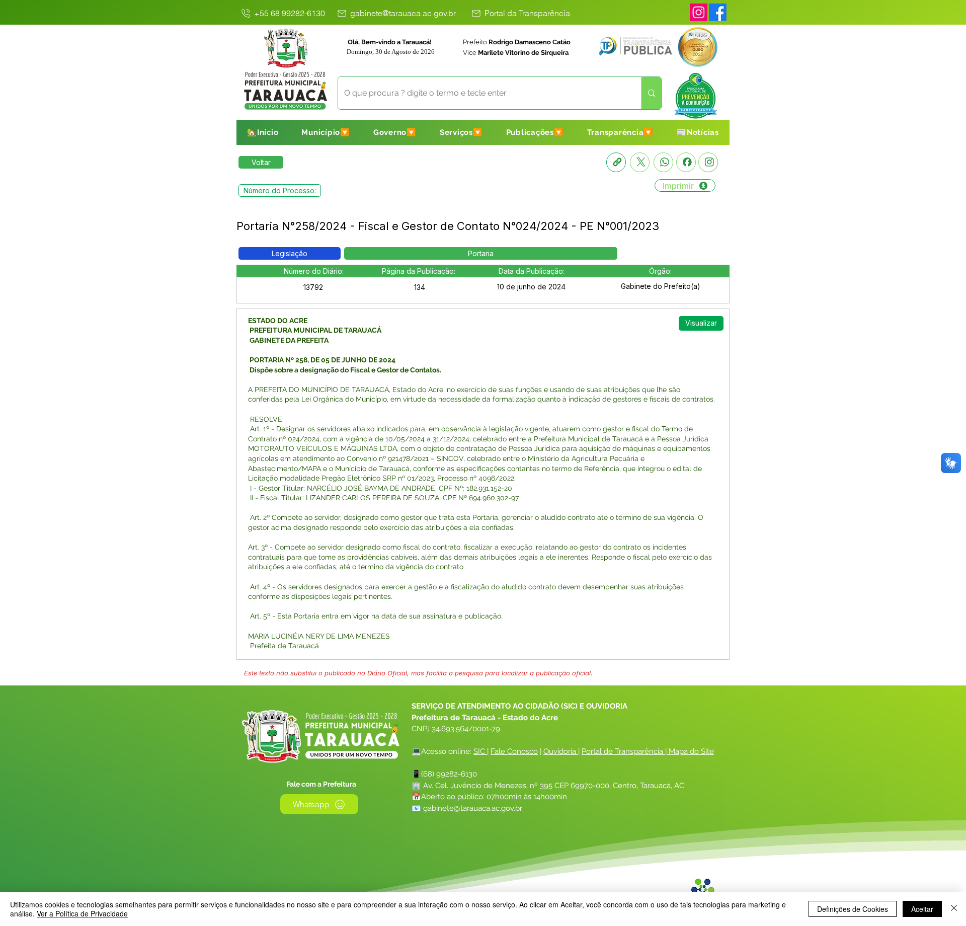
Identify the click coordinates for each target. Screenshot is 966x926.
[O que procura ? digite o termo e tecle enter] (651, 93)
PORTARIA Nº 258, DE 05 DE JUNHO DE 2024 (321, 360)
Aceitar (922, 909)
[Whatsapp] (663, 162)
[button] (326, 132)
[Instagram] (698, 12)
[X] (640, 162)
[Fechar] (954, 909)
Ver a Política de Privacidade (82, 913)
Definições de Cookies (852, 909)
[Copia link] (616, 162)
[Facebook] (686, 162)
